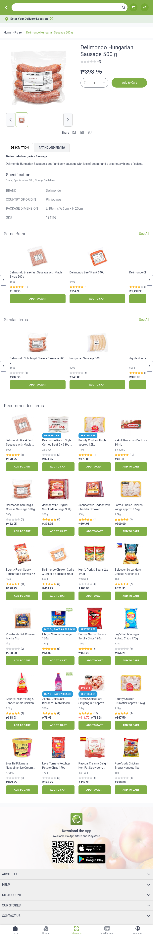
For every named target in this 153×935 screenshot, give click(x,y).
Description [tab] (20, 147)
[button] (124, 7)
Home (8, 32)
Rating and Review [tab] (52, 147)
